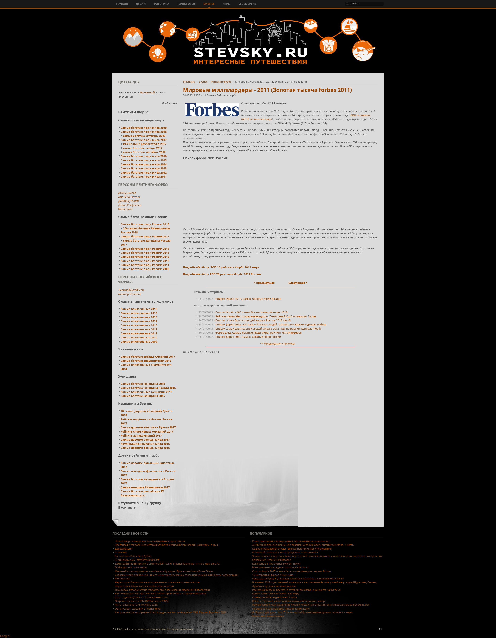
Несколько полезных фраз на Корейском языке (281, 608)
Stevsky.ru (189, 81)
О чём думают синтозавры (131, 567)
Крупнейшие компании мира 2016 (145, 443)
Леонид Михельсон (131, 290)
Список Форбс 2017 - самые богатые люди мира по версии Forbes (291, 571)
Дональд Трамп (128, 201)
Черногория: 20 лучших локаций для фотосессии (144, 586)
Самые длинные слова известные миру (275, 593)
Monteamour (122, 578)
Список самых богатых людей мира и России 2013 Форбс (253, 320)
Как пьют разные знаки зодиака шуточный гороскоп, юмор (288, 601)
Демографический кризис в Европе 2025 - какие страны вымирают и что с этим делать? (167, 563)
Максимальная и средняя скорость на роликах (280, 567)
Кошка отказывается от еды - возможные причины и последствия (292, 548)
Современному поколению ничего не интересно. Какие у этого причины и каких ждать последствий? (176, 575)
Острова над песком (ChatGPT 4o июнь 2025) (141, 601)
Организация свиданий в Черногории (138, 608)
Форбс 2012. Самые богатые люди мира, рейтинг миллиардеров (258, 332)
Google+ (5, 636)
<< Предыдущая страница (277, 343)
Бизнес (203, 81)
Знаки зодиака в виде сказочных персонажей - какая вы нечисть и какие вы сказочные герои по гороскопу (317, 556)
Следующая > (297, 283)
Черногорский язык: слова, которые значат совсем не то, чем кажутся (157, 582)
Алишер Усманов (129, 294)
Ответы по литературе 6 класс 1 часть (274, 597)
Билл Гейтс (125, 209)
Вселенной (148, 92)
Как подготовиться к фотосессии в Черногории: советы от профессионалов (160, 593)
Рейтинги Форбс (221, 81)
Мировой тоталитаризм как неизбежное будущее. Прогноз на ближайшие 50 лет (164, 571)
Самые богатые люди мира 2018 (144, 132)
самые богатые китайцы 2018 (144, 136)
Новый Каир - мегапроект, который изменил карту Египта (150, 541)
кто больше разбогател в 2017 (144, 144)
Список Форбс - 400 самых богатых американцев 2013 (251, 312)
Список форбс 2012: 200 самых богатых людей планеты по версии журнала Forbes (270, 324)
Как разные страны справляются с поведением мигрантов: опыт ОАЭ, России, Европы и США (170, 612)
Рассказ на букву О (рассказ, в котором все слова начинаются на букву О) (296, 589)
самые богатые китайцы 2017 (144, 152)
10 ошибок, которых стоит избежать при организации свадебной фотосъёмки (162, 589)
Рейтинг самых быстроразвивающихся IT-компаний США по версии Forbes (265, 316)
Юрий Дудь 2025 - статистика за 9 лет (137, 560)
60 (380, 629)
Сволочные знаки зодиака (268, 616)
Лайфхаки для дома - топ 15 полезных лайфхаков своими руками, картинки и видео (302, 612)
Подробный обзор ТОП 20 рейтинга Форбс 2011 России (222, 274)
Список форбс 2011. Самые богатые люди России (248, 336)
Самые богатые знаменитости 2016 (146, 361)
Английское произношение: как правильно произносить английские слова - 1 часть (303, 544)
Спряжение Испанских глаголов (271, 560)
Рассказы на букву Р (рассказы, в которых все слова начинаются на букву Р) (298, 578)
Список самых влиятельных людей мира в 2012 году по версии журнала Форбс (268, 328)
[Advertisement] (280, 190)
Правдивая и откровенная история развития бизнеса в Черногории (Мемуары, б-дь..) (166, 544)
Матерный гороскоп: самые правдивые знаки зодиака (285, 552)
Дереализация (123, 548)
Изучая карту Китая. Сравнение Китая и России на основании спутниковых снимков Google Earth (310, 604)
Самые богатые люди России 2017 (145, 236)
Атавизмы (121, 552)
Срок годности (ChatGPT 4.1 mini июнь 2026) (141, 597)
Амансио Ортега (129, 197)
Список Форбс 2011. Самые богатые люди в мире (248, 298)
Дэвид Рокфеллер (129, 205)
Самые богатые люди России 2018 (145, 224)
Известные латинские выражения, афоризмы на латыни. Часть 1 (291, 541)
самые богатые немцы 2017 (142, 148)
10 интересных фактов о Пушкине (272, 575)
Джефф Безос (127, 193)
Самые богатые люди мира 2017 (144, 140)
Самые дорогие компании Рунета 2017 (148, 427)
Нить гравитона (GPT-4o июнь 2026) (136, 604)
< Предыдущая (264, 283)
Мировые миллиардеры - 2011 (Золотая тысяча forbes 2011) (267, 89)
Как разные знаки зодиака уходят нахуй (276, 563)
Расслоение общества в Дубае (133, 556)
